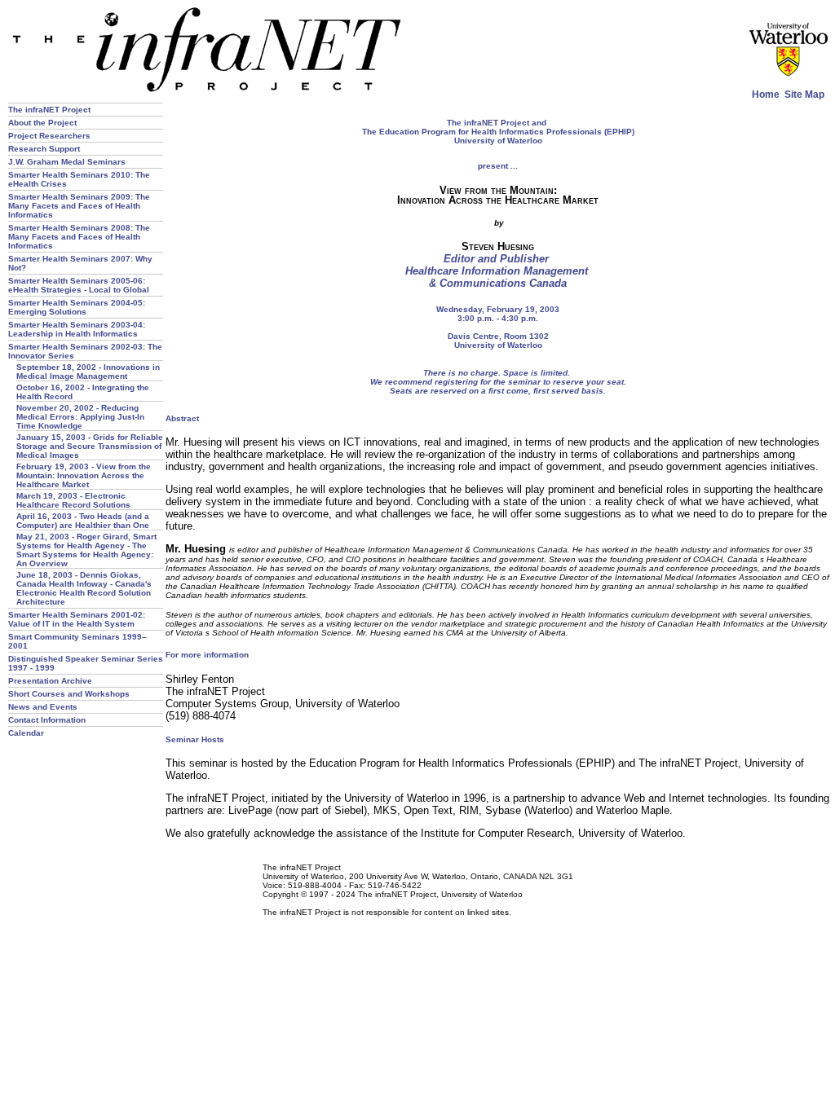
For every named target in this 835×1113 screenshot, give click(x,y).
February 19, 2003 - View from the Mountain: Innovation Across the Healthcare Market (83, 475)
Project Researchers (49, 135)
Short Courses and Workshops (69, 693)
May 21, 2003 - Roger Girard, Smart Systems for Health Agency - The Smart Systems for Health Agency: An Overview (86, 550)
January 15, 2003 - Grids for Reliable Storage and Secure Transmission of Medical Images (89, 446)
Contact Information (47, 719)
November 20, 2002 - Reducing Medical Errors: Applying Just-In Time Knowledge (80, 416)
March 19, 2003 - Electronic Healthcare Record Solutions (73, 500)
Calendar (26, 732)
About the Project (42, 122)
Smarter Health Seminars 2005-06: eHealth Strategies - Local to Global (78, 285)
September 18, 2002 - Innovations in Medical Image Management (88, 372)
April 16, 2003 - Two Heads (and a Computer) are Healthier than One (82, 521)
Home (766, 94)
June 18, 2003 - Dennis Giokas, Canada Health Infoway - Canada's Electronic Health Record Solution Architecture (84, 588)
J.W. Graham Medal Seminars (67, 161)
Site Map (804, 94)
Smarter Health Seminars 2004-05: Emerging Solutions (76, 307)
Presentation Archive (50, 680)
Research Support (44, 148)
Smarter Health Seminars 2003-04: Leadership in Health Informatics (76, 329)
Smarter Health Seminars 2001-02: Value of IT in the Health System (76, 619)
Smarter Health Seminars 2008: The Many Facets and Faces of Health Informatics (79, 236)
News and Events (42, 706)
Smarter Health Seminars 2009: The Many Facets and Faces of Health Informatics (79, 205)
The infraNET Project (49, 109)
